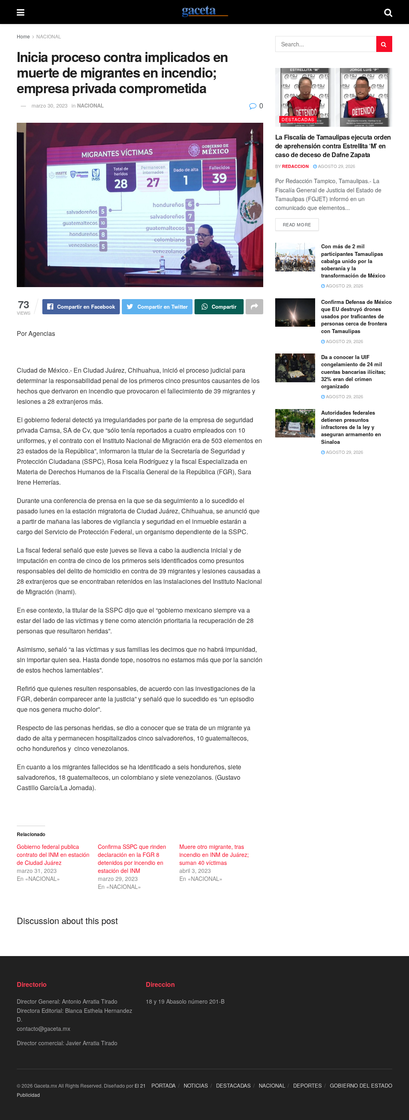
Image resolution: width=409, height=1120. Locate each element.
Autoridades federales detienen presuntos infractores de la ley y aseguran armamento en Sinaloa (351, 427)
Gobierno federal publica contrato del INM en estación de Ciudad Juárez (53, 854)
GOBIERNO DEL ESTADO (361, 1085)
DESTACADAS (298, 119)
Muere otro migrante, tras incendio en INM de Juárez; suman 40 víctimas (214, 854)
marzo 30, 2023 (50, 105)
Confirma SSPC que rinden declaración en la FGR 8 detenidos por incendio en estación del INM (132, 858)
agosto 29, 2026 (336, 166)
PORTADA (163, 1085)
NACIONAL (48, 36)
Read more (297, 224)
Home (23, 36)
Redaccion (295, 166)
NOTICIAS (196, 1085)
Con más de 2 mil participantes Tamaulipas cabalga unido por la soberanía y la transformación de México (353, 260)
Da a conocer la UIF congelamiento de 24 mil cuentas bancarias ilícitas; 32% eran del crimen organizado (353, 371)
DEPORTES (307, 1085)
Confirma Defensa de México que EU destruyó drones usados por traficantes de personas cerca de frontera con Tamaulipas (356, 316)
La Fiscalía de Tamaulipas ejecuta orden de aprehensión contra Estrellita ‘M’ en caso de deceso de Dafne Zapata (333, 146)
